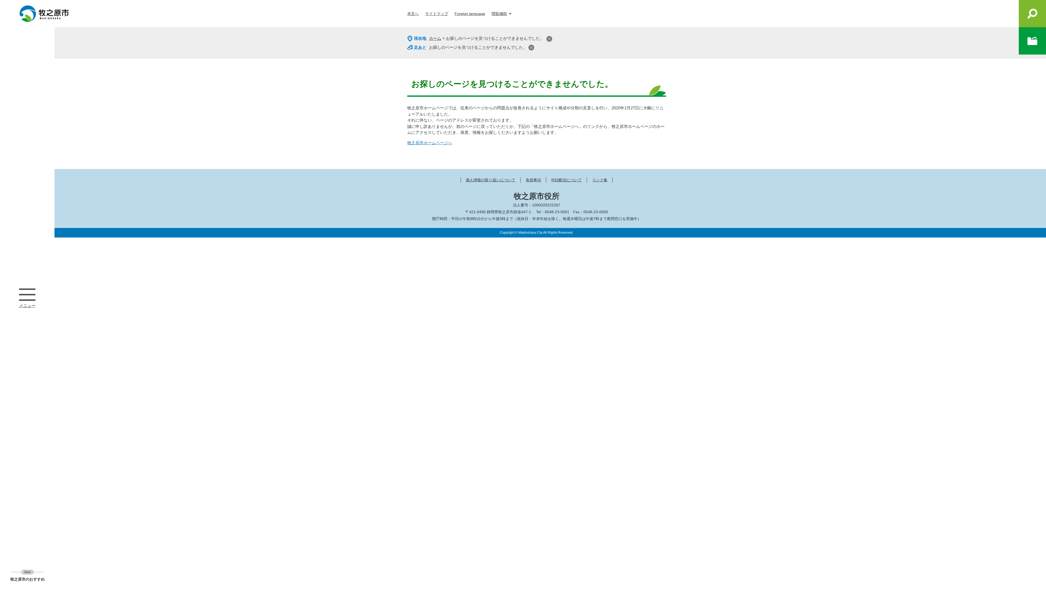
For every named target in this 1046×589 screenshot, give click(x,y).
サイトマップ (436, 13)
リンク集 (599, 180)
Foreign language (470, 13)
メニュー (27, 294)
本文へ (413, 13)
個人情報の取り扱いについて (490, 180)
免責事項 (533, 180)
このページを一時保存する (1032, 41)
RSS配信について (566, 180)
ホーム (435, 38)
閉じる (549, 39)
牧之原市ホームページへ (429, 142)
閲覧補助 (499, 13)
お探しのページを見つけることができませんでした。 (478, 47)
